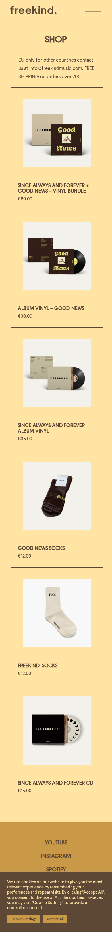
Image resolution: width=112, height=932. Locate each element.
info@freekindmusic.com (55, 68)
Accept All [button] (55, 919)
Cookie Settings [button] (23, 919)
